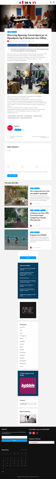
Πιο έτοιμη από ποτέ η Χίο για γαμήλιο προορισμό (40, 192)
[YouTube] (33, 433)
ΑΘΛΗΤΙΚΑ (22, 341)
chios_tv (11, 41)
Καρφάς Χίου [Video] (38, 235)
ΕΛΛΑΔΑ (22, 344)
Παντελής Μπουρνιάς (38, 116)
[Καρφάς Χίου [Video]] (16, 239)
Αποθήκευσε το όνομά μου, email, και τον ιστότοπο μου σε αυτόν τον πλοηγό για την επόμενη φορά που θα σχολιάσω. (28, 171)
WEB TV (21, 338)
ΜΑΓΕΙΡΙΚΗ (22, 352)
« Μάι (3, 471)
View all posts (17, 129)
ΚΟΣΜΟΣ (22, 349)
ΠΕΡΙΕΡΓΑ (22, 358)
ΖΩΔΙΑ (21, 347)
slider (9, 31)
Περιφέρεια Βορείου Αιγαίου (13, 117)
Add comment (25, 41)
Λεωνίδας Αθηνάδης (12, 116)
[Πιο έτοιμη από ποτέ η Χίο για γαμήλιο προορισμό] (16, 195)
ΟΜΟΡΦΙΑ (22, 355)
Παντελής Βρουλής (28, 116)
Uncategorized (23, 335)
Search (28, 257)
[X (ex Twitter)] (37, 433)
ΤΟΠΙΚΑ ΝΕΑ (14, 31)
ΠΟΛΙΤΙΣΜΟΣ (37, 210)
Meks (29, 476)
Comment (9, 150)
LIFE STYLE (22, 327)
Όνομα (8, 166)
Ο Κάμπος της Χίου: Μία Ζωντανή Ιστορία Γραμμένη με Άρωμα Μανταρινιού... (39, 216)
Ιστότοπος (36, 166)
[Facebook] (30, 433)
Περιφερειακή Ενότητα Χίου (26, 117)
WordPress (37, 476)
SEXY (21, 330)
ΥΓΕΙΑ (21, 366)
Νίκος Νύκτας (20, 116)
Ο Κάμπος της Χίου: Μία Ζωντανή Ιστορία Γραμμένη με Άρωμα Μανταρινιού (27, 274)
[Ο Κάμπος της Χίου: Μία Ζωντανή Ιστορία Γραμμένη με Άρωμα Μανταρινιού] (16, 217)
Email (22, 166)
